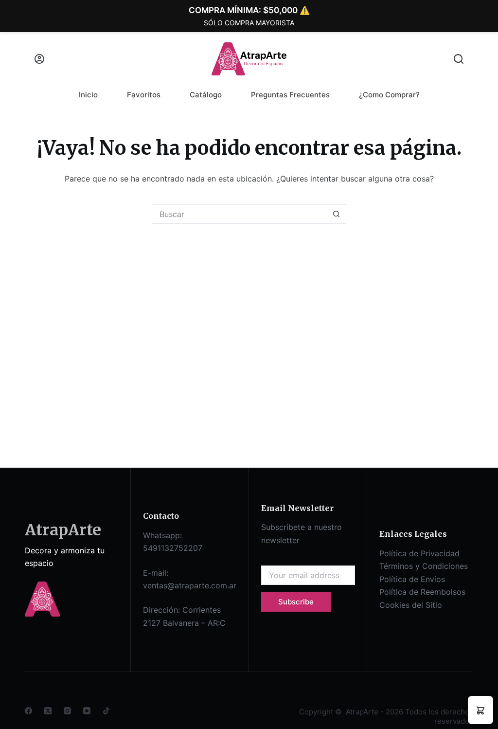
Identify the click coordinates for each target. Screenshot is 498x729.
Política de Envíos (412, 579)
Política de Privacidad (419, 553)
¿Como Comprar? (389, 94)
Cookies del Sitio (410, 605)
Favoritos (143, 94)
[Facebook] (28, 710)
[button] (480, 710)
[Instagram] (67, 710)
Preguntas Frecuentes (290, 94)
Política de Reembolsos (422, 592)
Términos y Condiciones (423, 566)
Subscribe (296, 601)
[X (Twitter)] (48, 710)
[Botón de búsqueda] (336, 214)
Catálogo (206, 94)
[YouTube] (86, 710)
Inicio (88, 94)
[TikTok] (106, 710)
